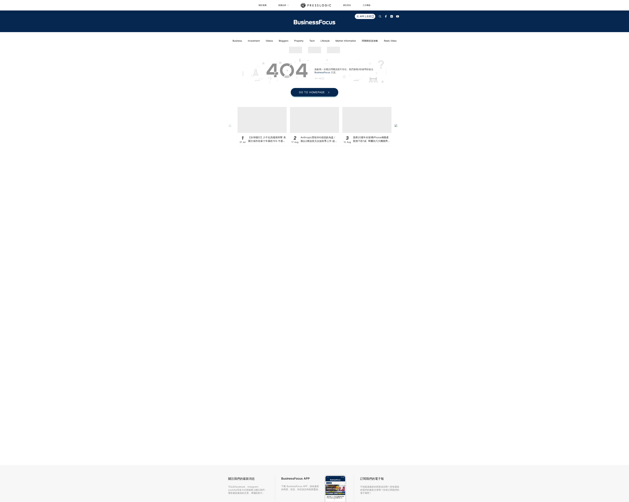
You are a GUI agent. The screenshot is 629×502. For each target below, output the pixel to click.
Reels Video (390, 40)
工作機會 (367, 5)
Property (299, 40)
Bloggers (283, 40)
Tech (312, 40)
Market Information (345, 40)
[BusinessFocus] (314, 22)
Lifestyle (325, 40)
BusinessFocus (322, 72)
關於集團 (263, 5)
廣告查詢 (347, 5)
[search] (380, 16)
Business (237, 40)
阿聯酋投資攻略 (370, 40)
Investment (254, 40)
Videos (269, 40)
